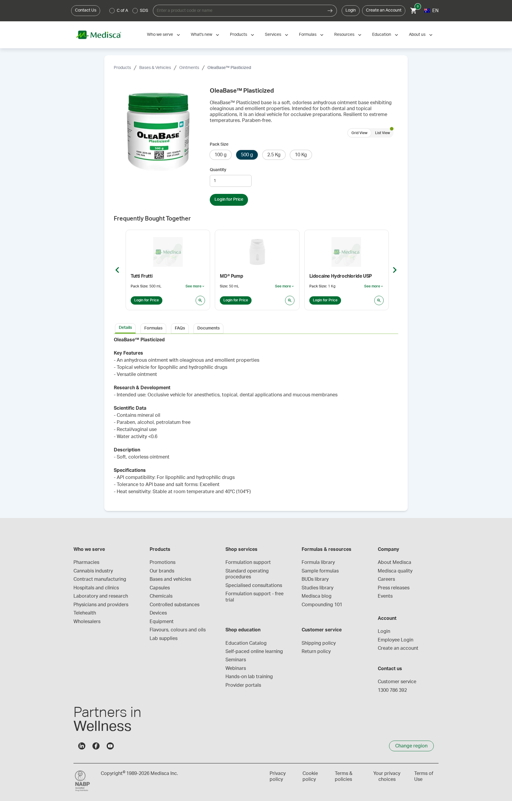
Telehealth (84, 613)
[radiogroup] (129, 10)
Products (238, 35)
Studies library (317, 588)
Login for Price (229, 199)
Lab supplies (163, 638)
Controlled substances (174, 604)
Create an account (398, 648)
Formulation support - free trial (255, 596)
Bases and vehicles (170, 579)
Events (385, 596)
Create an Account (383, 10)
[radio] (112, 10)
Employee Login (395, 640)
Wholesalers (86, 621)
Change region (411, 746)
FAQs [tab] (180, 328)
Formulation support (248, 562)
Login (350, 10)
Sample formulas (320, 571)
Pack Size (219, 144)
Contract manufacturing (99, 579)
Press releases (393, 588)
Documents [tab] (208, 328)
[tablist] (256, 328)
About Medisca (394, 562)
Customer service (397, 681)
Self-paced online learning (254, 651)
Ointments (189, 68)
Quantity (218, 170)
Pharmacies (86, 562)
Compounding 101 (322, 604)
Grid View (359, 133)
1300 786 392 (392, 690)
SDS (144, 11)
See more (195, 286)
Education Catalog (246, 643)
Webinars (235, 668)
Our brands (162, 571)
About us (417, 35)
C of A (122, 11)
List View (382, 133)
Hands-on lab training (249, 676)
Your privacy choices (386, 776)
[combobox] (238, 11)
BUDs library (315, 579)
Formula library (318, 562)
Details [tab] (125, 328)
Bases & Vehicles (155, 68)
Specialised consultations (253, 585)
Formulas (307, 35)
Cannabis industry (93, 571)
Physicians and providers (100, 604)
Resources (344, 35)
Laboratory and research (100, 596)
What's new (201, 35)
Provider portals (243, 685)
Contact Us (85, 10)
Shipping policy (319, 643)
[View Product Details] (200, 300)
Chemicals (161, 596)
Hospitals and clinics (96, 588)
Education (381, 35)
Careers (386, 579)
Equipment (162, 621)
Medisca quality (395, 571)
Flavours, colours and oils (178, 630)
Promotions (162, 562)
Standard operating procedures (247, 574)
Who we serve (160, 35)
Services (273, 35)
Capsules (160, 588)
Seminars (235, 659)
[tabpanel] (256, 418)
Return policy (316, 651)
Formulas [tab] (153, 328)
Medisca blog (317, 596)
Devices (158, 613)
